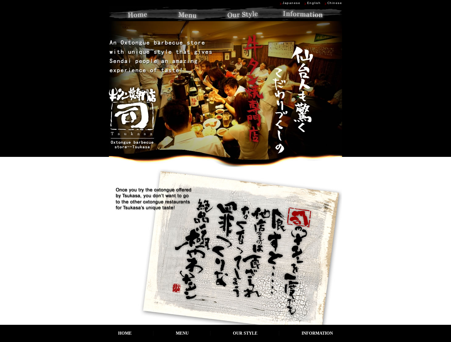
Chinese (334, 3)
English (314, 3)
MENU (182, 333)
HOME (125, 333)
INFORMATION (317, 333)
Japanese (291, 3)
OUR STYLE (245, 333)
